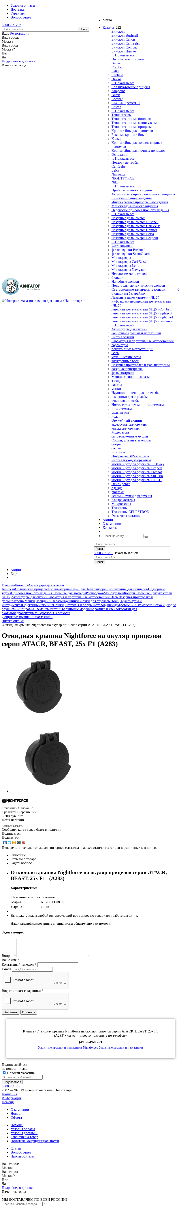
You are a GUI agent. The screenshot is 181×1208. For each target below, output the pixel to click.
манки (116, 389)
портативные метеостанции (132, 349)
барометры (119, 345)
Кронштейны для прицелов (132, 131)
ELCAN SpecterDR (125, 103)
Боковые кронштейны (128, 135)
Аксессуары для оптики (129, 329)
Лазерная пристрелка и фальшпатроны (140, 365)
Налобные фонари (125, 281)
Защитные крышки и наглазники (136, 333)
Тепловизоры (121, 115)
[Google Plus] (23, 842)
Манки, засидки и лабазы (130, 377)
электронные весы (125, 361)
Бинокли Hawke (123, 51)
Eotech (116, 107)
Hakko (116, 79)
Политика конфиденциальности (35, 1141)
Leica (115, 170)
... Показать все (122, 55)
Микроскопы (121, 504)
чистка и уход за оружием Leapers (136, 468)
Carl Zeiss (118, 166)
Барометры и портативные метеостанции (142, 341)
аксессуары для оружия (129, 424)
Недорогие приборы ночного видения (140, 210)
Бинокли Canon (123, 39)
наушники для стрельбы (129, 396)
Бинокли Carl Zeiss (125, 43)
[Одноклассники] (14, 842)
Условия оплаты (23, 1129)
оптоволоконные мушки (129, 436)
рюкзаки (117, 492)
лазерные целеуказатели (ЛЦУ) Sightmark (142, 317)
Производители (22, 1156)
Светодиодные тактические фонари (138, 289)
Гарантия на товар (24, 1137)
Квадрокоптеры (123, 500)
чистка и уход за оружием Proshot (136, 472)
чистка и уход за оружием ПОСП (136, 480)
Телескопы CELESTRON (130, 512)
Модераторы (120, 432)
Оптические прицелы (127, 59)
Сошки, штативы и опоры (131, 440)
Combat (117, 67)
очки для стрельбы (125, 400)
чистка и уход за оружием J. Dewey (137, 464)
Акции (16, 570)
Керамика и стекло (105, 609)
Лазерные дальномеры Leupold (134, 238)
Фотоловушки (122, 246)
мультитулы (120, 412)
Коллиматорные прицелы (130, 87)
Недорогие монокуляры (129, 273)
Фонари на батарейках (128, 293)
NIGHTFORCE (122, 178)
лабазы (116, 385)
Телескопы (119, 508)
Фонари (117, 277)
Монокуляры (121, 258)
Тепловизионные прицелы (131, 127)
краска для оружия (125, 428)
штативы (118, 452)
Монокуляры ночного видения (134, 206)
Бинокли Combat (124, 47)
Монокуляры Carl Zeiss (128, 262)
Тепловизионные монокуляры (134, 123)
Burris (115, 63)
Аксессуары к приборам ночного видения (143, 194)
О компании (20, 1109)
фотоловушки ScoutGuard (130, 254)
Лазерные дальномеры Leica (132, 234)
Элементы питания (125, 516)
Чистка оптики (122, 337)
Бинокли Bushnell (124, 35)
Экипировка (120, 484)
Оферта (16, 1117)
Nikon (115, 182)
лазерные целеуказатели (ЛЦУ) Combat (140, 309)
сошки (116, 448)
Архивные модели (77, 609)
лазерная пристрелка (127, 369)
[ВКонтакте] (5, 842)
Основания (119, 154)
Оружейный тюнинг (127, 420)
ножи (115, 416)
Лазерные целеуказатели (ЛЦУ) (135, 297)
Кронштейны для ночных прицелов (138, 150)
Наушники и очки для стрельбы (135, 393)
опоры (116, 444)
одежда (116, 488)
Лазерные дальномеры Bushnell (134, 222)
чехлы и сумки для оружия (131, 496)
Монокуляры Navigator (128, 269)
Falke (115, 71)
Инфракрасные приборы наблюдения (139, 202)
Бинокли (118, 31)
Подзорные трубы (125, 162)
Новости (17, 1113)
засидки (117, 381)
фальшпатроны (122, 373)
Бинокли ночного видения (131, 198)
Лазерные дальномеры (128, 218)
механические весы (126, 357)
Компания (9, 1094)
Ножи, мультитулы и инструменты (137, 404)
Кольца (116, 138)
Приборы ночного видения (132, 190)
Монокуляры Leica (125, 265)
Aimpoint (118, 91)
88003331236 (11, 25)
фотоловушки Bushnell (128, 250)
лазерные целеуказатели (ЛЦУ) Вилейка (141, 321)
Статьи (16, 1148)
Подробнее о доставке (18, 61)
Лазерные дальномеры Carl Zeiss (135, 226)
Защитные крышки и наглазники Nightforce (67, 1047)
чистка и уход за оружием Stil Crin (137, 476)
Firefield (117, 75)
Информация (11, 1098)
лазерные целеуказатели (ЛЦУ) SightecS (141, 313)
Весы (115, 353)
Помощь (8, 1102)
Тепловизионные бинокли (131, 119)
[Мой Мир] (19, 842)
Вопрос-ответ (21, 1152)
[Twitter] (9, 842)
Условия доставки (24, 1133)
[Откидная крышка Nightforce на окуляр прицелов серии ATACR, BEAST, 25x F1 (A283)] (39, 719)
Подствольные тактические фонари (138, 285)
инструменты (121, 408)
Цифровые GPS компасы (130, 456)
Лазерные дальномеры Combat (134, 230)
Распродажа (95, 593)
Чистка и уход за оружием (131, 460)
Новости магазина (20, 1073)
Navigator (118, 174)
